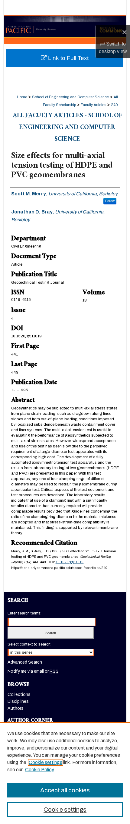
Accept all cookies (65, 790)
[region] (65, 773)
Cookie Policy (39, 769)
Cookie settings (45, 762)
